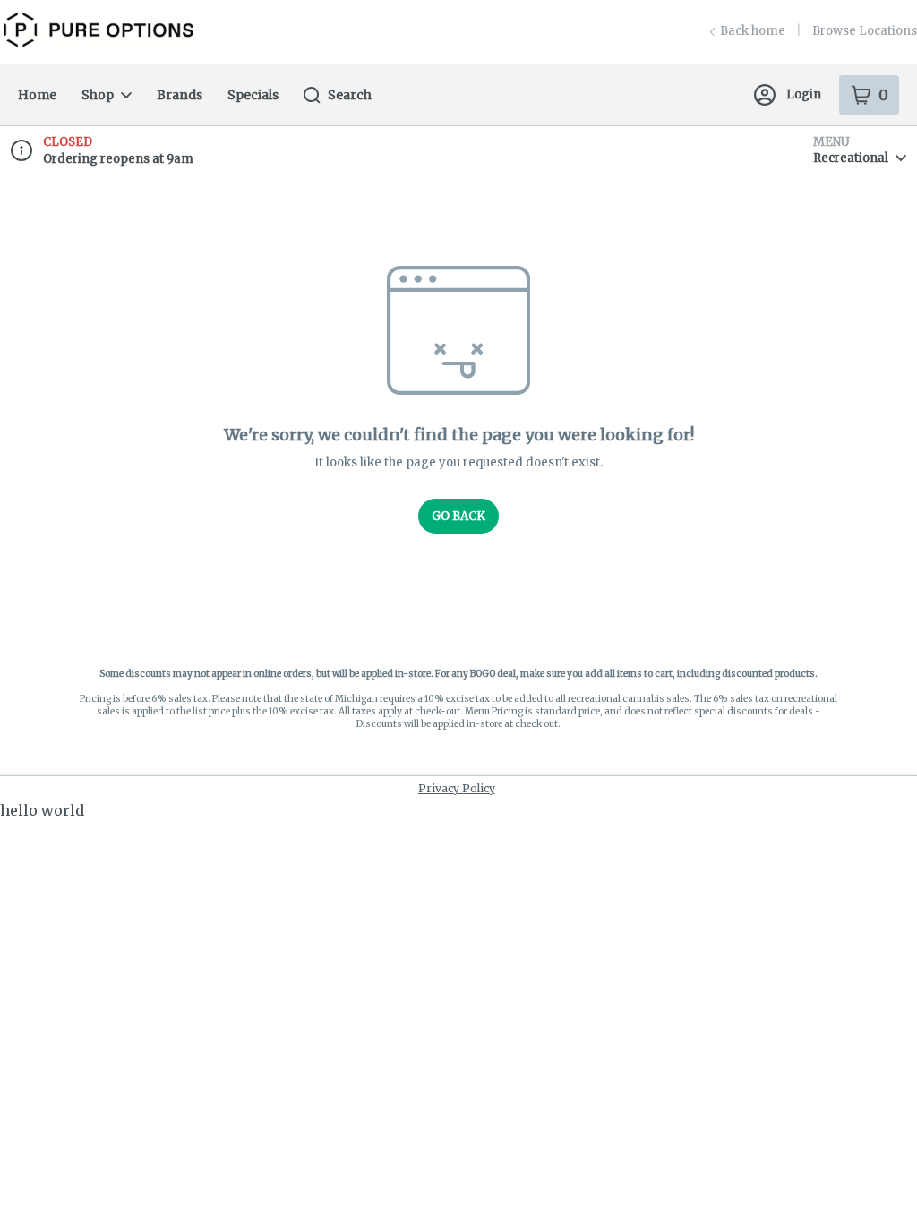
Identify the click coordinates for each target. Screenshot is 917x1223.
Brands (179, 95)
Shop (97, 95)
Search (350, 95)
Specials (253, 95)
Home (37, 95)
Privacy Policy (456, 788)
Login (803, 94)
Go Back (458, 516)
